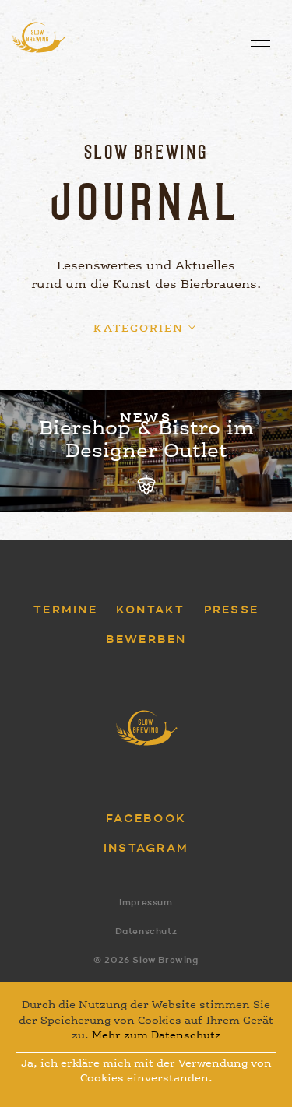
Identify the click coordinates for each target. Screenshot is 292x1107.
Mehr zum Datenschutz (156, 1035)
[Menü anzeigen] (260, 44)
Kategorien (138, 328)
